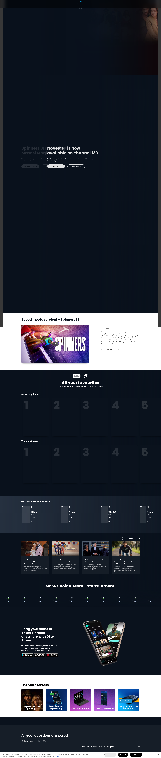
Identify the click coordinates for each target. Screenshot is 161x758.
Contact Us (42, 741)
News (131, 539)
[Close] (158, 755)
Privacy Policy (59, 756)
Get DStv (110, 349)
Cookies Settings (110, 755)
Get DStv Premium (56, 166)
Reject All (123, 755)
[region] (80, 755)
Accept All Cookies (136, 755)
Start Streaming (77, 166)
